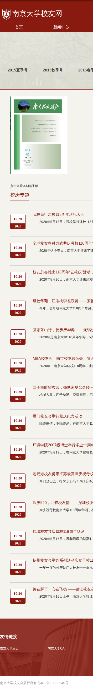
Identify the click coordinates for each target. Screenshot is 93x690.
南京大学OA (56, 648)
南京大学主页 (9, 648)
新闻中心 (61, 27)
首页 (19, 27)
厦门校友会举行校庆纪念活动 (57, 416)
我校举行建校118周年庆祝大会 (58, 214)
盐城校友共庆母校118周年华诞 (58, 531)
